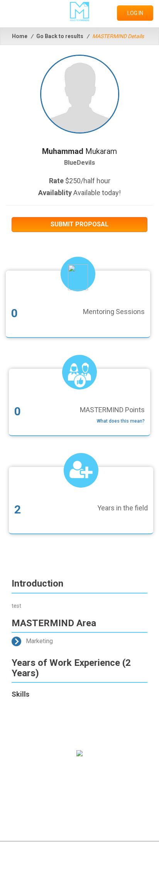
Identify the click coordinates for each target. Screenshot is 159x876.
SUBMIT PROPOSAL (79, 224)
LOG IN (135, 13)
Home (19, 36)
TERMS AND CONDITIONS (80, 814)
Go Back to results (59, 36)
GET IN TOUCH (79, 800)
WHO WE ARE (79, 774)
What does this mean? (121, 421)
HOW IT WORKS (79, 787)
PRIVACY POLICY (79, 827)
